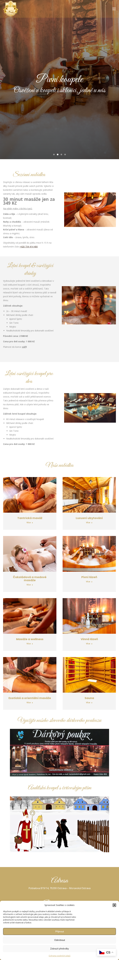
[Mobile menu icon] (114, 9)
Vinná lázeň (89, 639)
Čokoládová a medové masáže (29, 578)
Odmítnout (59, 940)
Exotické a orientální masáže (30, 698)
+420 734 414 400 (29, 246)
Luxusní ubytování (89, 518)
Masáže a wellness (29, 639)
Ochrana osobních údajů (59, 955)
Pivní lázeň (89, 577)
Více (28, 522)
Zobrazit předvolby (59, 948)
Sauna (89, 698)
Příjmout (59, 931)
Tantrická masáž (29, 518)
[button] (114, 905)
